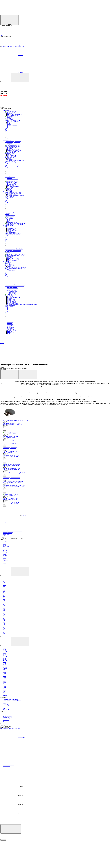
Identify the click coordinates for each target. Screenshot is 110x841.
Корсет (8, 221)
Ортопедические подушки (12, 235)
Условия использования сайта (36, 1)
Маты (8, 308)
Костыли (9, 198)
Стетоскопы (9, 180)
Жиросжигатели (10, 332)
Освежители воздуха (11, 279)
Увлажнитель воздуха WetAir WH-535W (10, 503)
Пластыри (9, 133)
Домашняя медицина (7, 140)
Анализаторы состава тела (12, 271)
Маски (8, 123)
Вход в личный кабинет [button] (7, 757)
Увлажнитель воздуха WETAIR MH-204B (11, 465)
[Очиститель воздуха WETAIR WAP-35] (56, 451)
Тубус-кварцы (10, 187)
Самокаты (9, 266)
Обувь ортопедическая (11, 229)
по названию (24, 368)
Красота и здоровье (6, 261)
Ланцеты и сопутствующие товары (14, 150)
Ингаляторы (9, 163)
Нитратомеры (10, 159)
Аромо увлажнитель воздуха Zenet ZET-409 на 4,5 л (13, 490)
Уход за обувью (10, 231)
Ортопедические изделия (8, 225)
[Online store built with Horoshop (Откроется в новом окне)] (21, 745)
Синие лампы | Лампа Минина (13, 186)
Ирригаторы (9, 167)
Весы (8, 269)
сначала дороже (11, 368)
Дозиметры (9, 158)
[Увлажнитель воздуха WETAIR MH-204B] (56, 464)
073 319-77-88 (20, 72)
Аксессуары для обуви (11, 232)
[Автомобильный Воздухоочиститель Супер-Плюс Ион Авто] (56, 427)
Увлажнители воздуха (11, 276)
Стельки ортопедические (12, 230)
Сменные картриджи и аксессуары (14, 315)
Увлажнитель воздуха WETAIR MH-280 (10, 456)
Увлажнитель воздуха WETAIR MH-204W (11, 460)
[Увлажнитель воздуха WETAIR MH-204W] (56, 459)
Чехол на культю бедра (11, 292)
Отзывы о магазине (46, 1)
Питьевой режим (10, 325)
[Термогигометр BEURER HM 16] (56, 440)
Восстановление (10, 327)
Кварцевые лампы (10, 185)
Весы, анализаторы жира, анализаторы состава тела (13, 519)
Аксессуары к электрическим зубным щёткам (16, 170)
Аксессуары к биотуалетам (12, 115)
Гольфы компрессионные (12, 287)
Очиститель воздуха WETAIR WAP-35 (10, 452)
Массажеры (9, 298)
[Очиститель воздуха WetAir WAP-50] (56, 498)
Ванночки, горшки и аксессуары (13, 258)
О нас (11, 1)
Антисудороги (10, 328)
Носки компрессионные (12, 289)
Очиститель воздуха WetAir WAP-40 (10, 495)
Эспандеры (9, 311)
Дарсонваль (9, 154)
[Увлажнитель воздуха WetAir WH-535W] (56, 502)
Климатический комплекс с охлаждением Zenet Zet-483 (13, 473)
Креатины (9, 321)
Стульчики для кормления (12, 260)
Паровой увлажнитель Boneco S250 (10, 437)
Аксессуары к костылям (12, 199)
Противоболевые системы (12, 303)
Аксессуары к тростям (11, 212)
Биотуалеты (9, 113)
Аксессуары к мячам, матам (12, 310)
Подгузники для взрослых (12, 126)
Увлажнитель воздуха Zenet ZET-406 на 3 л (11, 478)
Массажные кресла (11, 299)
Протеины (9, 318)
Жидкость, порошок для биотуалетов (14, 114)
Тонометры (9, 178)
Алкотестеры (9, 143)
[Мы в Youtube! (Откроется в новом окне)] (60, 10)
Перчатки (9, 124)
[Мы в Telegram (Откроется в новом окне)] (43, 10)
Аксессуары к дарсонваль (12, 155)
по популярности (18, 368)
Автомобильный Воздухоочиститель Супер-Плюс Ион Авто (14, 428)
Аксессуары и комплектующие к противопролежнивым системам (20, 203)
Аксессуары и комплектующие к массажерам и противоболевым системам (22, 304)
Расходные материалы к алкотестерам (14, 144)
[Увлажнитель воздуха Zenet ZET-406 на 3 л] (56, 477)
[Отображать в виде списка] (28, 374)
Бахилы (8, 122)
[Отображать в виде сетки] (9, 374)
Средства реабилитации (7, 191)
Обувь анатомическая (11, 228)
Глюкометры (9, 148)
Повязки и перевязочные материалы (14, 134)
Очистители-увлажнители (26, 389)
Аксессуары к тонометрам (12, 179)
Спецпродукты (10, 324)
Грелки (4, 520)
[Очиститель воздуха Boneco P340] (56, 432)
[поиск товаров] (20, 77)
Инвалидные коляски (11, 194)
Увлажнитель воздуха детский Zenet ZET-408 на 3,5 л (13, 486)
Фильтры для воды (6, 534)
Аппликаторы (10, 296)
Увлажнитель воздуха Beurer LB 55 (9, 448)
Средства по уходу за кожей (12, 135)
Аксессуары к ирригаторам (12, 169)
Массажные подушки (11, 301)
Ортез (8, 220)
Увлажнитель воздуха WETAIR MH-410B (11, 469)
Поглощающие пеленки (12, 125)
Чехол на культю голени (12, 293)
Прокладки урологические (12, 127)
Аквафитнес (5, 517)
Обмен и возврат (23, 1)
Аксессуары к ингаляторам (12, 164)
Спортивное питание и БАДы (8, 535)
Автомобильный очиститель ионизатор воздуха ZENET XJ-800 (15, 420)
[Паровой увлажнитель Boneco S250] (56, 436)
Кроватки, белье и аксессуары (13, 259)
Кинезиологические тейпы (12, 132)
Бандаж (8, 219)
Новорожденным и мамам (8, 236)
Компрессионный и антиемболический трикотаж (12, 531)
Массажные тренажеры (11, 302)
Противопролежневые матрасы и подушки (15, 202)
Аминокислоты (10, 322)
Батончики (9, 323)
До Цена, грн (13, 538)
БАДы (8, 333)
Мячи (8, 307)
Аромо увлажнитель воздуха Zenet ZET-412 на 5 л (12, 482)
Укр (3, 13)
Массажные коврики (11, 300)
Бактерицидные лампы (11, 183)
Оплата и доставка (16, 1)
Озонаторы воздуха (11, 278)
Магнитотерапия (10, 190)
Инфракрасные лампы (11, 184)
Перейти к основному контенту (6, 0)
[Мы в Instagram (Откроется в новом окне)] (26, 10)
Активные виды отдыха (7, 518)
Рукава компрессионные (12, 290)
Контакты (28, 1)
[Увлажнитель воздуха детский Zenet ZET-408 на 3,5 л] (56, 485)
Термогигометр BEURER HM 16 (9, 443)
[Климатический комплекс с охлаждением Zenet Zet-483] (56, 472)
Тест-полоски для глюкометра (13, 151)
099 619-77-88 (20, 63)
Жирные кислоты (10, 331)
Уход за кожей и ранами (12, 136)
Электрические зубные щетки (13, 168)
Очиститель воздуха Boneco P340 (9, 433)
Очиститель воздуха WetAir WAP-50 (10, 499)
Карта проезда (3, 823)
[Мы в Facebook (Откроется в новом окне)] (9, 10)
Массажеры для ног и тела (8, 532)
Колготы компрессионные (12, 288)
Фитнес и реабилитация (7, 533)
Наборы (8, 309)
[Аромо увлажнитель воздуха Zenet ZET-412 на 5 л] (56, 481)
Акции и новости (7, 1)
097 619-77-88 (20, 55)
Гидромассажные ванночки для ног (14, 297)
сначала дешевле (4, 368)
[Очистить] (20, 571)
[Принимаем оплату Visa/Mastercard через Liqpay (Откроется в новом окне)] (10, 728)
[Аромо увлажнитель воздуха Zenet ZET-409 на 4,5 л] (56, 489)
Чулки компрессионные (12, 291)
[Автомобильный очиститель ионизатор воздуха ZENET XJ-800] (56, 413)
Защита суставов (10, 329)
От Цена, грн (3, 538)
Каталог (2, 1)
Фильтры (9, 314)
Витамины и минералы (11, 330)
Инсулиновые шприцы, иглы (13, 149)
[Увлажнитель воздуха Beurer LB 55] (56, 447)
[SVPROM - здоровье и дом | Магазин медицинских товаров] (4, 724)
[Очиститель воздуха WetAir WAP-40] (56, 494)
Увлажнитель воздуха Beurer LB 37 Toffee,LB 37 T (12, 424)
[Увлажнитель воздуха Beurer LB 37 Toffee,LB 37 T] (56, 423)
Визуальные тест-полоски (12, 147)
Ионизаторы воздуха (11, 277)
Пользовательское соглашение (27, 837)
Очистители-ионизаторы (26, 388)
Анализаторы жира (11, 270)
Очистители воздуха (11, 281)
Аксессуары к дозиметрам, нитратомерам (15, 160)
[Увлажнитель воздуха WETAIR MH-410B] (56, 468)
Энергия (9, 326)
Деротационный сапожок (12, 222)
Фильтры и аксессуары (11, 284)
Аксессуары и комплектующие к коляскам (15, 195)
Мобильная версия (21, 737)
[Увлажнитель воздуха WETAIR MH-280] (56, 455)
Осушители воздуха (11, 280)
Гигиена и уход (6, 110)
